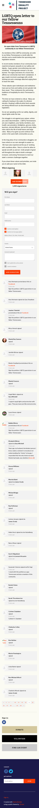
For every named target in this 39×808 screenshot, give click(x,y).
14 (29, 702)
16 (3, 705)
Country (6, 243)
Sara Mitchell (12, 397)
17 (7, 705)
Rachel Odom (12, 585)
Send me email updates (12, 229)
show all (31, 458)
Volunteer (19, 738)
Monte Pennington (14, 653)
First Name (7, 197)
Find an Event (19, 747)
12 (22, 702)
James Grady (19, 482)
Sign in (6, 797)
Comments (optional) (9, 252)
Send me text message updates (14, 232)
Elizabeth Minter (14, 441)
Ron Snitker (12, 640)
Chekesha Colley (14, 627)
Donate (19, 729)
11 (18, 702)
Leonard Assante (20, 556)
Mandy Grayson (13, 381)
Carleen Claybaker (14, 611)
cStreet (21, 804)
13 (25, 702)
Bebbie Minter (13, 423)
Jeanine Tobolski (14, 310)
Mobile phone (7, 220)
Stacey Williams (13, 466)
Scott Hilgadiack (14, 554)
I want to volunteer (11, 266)
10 (15, 702)
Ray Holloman (13, 506)
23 (17, 705)
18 (10, 705)
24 (20, 705)
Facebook (11, 284)
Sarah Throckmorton (15, 598)
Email (5, 213)
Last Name (7, 205)
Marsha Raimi (13, 479)
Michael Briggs (13, 493)
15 (32, 702)
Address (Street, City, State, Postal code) (14, 235)
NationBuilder (17, 802)
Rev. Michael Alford (14, 677)
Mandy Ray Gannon (14, 339)
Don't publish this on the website (15, 263)
